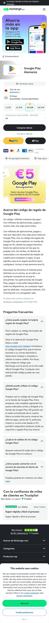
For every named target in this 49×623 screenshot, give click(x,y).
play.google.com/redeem (18, 346)
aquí (7, 481)
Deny (24, 619)
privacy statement (24, 595)
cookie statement (31, 593)
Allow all (24, 603)
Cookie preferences (24, 612)
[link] (14, 41)
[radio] (8, 107)
